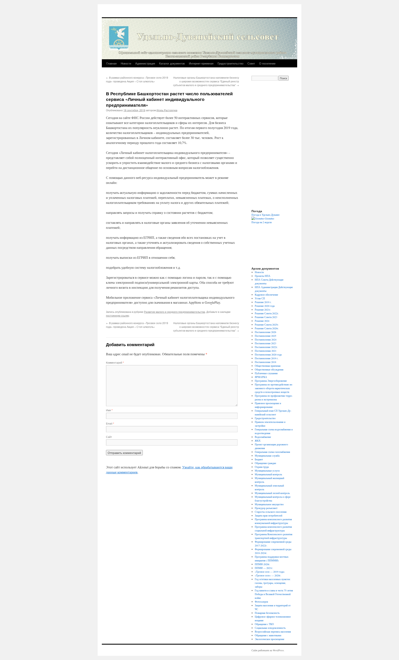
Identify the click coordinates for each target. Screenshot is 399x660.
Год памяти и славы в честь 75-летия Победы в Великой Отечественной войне (274, 594)
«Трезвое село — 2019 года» (270, 571)
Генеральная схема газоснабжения (272, 451)
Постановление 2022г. (266, 347)
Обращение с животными (268, 635)
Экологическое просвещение (269, 639)
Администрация (145, 63)
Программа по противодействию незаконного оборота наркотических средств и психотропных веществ (274, 388)
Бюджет (259, 459)
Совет (251, 63)
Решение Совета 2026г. (267, 328)
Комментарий (115, 362)
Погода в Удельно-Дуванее (265, 214)
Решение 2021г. (263, 309)
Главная (111, 63)
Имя (109, 410)
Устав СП (260, 298)
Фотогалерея (261, 601)
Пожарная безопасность (267, 612)
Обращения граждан (265, 463)
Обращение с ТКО (264, 624)
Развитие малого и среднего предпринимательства (174, 311)
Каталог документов (172, 63)
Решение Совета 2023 (266, 317)
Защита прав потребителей (268, 515)
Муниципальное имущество (269, 504)
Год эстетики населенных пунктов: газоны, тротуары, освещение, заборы (273, 582)
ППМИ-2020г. (262, 564)
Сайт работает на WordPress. (267, 650)
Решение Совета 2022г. (267, 313)
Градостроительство (230, 63)
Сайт (109, 436)
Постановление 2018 (265, 362)
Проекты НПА (262, 275)
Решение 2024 (262, 320)
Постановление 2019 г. (266, 358)
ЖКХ (258, 440)
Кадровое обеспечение (266, 294)
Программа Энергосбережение (271, 380)
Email (110, 423)
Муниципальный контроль (268, 474)
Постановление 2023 (265, 343)
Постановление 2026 (265, 332)
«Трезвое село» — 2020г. (268, 575)
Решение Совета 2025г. (267, 324)
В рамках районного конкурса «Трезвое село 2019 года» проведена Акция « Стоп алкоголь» (137, 79)
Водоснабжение (263, 436)
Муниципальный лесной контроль (272, 493)
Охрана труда (262, 466)
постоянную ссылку (117, 315)
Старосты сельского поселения (271, 511)
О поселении (267, 63)
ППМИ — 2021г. (264, 568)
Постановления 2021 (265, 350)
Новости (126, 63)
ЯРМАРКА (261, 377)
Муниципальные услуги (267, 470)
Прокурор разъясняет (266, 508)
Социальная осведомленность (270, 627)
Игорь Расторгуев (166, 110)
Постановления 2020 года (268, 354)
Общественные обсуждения (269, 369)
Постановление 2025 (265, 335)
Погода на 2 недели (261, 222)
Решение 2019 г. (263, 302)
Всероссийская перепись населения (273, 631)
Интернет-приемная (201, 63)
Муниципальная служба (267, 455)
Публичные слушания (266, 373)
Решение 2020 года (265, 305)
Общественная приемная (268, 365)
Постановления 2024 (265, 339)
